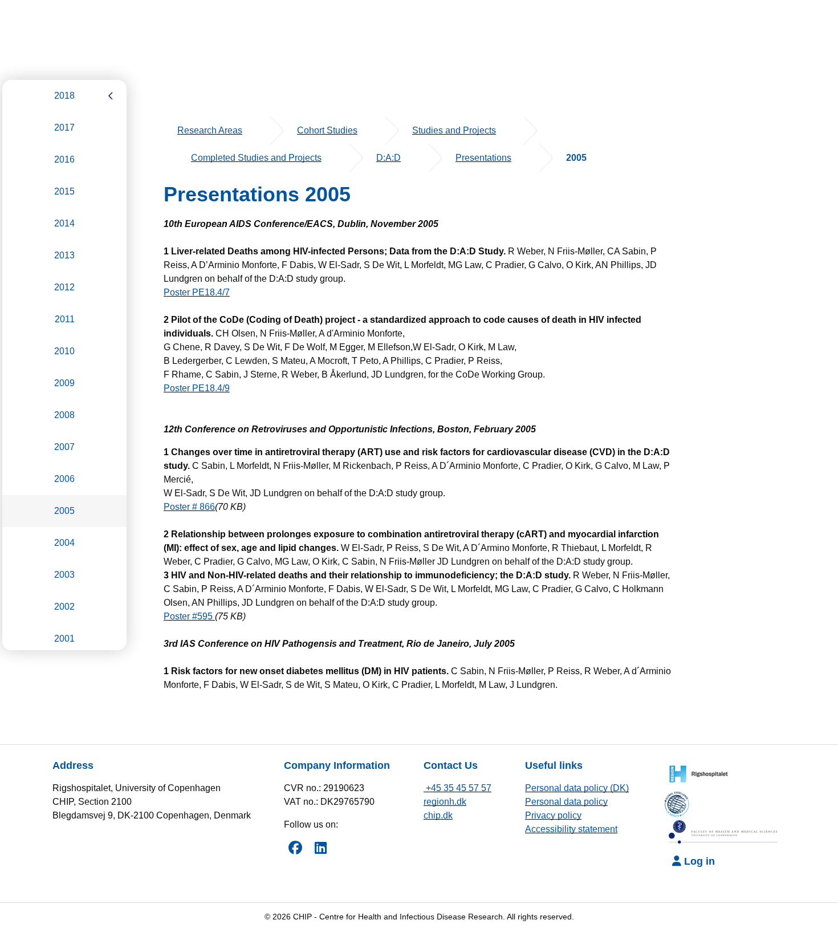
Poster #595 (189, 616)
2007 (64, 447)
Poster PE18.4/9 (197, 388)
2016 (64, 159)
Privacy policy (553, 815)
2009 (64, 383)
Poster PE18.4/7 (197, 292)
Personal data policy (566, 802)
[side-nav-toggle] (110, 96)
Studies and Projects (454, 130)
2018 (64, 95)
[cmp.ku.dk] (680, 802)
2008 (64, 415)
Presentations (483, 158)
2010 (64, 351)
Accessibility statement (571, 829)
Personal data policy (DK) (577, 788)
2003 (64, 575)
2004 (64, 543)
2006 (64, 479)
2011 (65, 319)
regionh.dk (445, 802)
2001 (64, 638)
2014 (64, 223)
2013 (64, 255)
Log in (698, 861)
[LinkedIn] (320, 847)
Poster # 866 (189, 507)
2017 (64, 127)
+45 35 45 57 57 (457, 788)
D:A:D (388, 158)
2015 (64, 191)
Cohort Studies (327, 130)
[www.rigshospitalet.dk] (695, 772)
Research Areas (209, 130)
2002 (64, 606)
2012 (64, 287)
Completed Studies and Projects (256, 158)
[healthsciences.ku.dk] (724, 832)
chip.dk (438, 815)
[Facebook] (295, 847)
